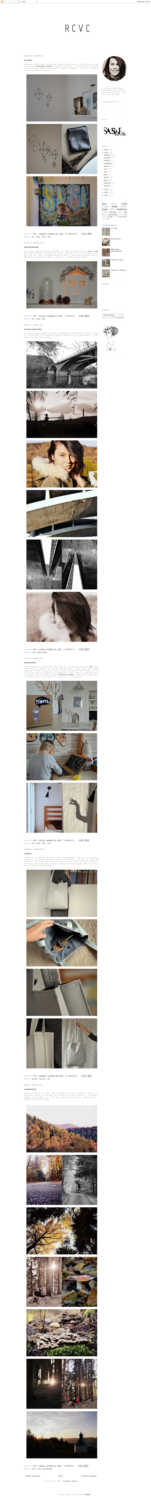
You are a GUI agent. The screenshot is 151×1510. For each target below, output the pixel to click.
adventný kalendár (31, 247)
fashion (42, 1079)
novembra (108, 158)
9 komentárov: (70, 840)
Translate (120, 318)
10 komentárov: (72, 234)
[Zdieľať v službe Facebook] (89, 234)
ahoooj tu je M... (30, 663)
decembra (108, 155)
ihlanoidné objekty (44, 66)
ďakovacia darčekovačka (116, 250)
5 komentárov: (70, 649)
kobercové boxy (117, 260)
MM (91, 667)
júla (106, 169)
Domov (60, 1476)
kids (43, 237)
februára (108, 183)
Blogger (87, 1494)
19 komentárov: (72, 1076)
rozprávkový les (30, 1089)
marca (106, 180)
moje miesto (116, 239)
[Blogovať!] (84, 234)
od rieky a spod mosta (32, 329)
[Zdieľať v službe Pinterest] (91, 234)
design (34, 1079)
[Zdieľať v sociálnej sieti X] (87, 234)
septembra (108, 163)
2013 (106, 192)
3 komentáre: (69, 1466)
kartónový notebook (66, 675)
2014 (106, 189)
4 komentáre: (70, 316)
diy (33, 237)
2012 (106, 195)
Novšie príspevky (33, 1476)
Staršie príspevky (89, 1476)
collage (110, 217)
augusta (107, 166)
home (38, 237)
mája (106, 175)
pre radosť (28, 60)
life (49, 237)
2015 (106, 153)
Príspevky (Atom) (70, 1481)
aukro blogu (93, 251)
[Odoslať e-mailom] (82, 234)
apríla (107, 177)
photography (42, 652)
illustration (122, 217)
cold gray (27, 853)
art (125, 215)
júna (106, 172)
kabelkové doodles (118, 270)
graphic (107, 218)
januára (107, 186)
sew (48, 1079)
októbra (107, 161)
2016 (106, 150)
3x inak (114, 228)
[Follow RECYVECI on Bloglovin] (111, 351)
